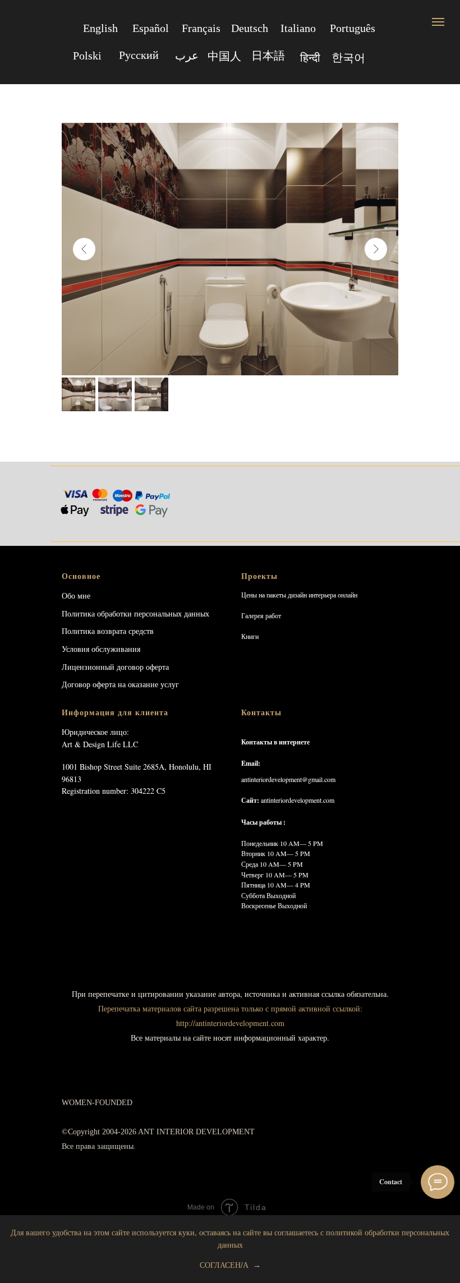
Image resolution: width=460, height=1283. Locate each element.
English (100, 28)
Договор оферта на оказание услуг (120, 684)
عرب (187, 55)
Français (201, 28)
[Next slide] (376, 249)
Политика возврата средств (108, 631)
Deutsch (249, 28)
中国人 (224, 56)
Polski (87, 55)
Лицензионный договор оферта (115, 666)
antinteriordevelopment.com (297, 799)
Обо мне (76, 595)
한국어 (348, 57)
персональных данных (171, 613)
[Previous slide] (84, 249)
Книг (248, 636)
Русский (139, 55)
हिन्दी (310, 58)
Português (352, 28)
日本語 (268, 55)
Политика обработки (97, 613)
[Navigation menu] (438, 22)
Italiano (298, 28)
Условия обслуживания (101, 648)
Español (150, 28)
